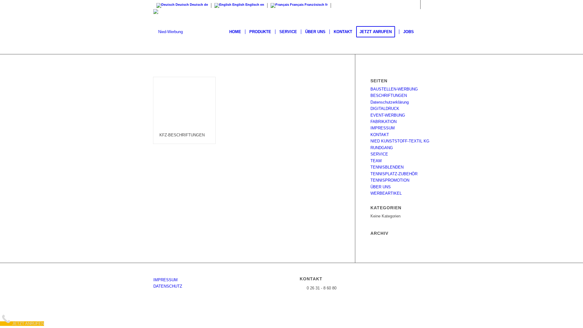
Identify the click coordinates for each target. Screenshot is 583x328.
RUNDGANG (381, 147)
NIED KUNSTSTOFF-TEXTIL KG (399, 141)
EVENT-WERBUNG (387, 115)
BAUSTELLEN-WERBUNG (394, 89)
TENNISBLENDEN (387, 167)
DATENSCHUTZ (167, 286)
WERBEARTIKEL (386, 193)
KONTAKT (379, 134)
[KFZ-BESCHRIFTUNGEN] (184, 102)
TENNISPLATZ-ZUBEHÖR (394, 174)
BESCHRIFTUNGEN (388, 95)
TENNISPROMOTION (389, 180)
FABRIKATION (383, 121)
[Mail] (425, 4)
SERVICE (379, 154)
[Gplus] (415, 4)
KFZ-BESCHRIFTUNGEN (182, 135)
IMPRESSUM (382, 128)
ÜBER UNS (380, 187)
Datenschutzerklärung (389, 102)
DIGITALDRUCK (384, 108)
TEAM (376, 161)
